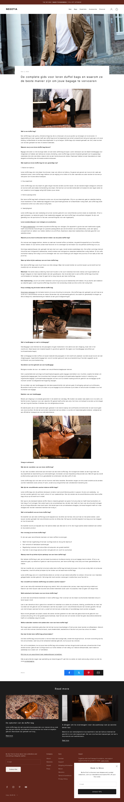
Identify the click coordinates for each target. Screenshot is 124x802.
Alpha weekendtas (29, 226)
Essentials (83, 9)
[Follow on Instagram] (13, 787)
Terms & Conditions (64, 775)
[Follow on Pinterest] (19, 787)
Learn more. (105, 761)
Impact (48, 765)
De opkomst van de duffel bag (20, 723)
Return (60, 769)
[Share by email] (98, 672)
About (48, 758)
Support (61, 762)
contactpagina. (29, 661)
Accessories (93, 9)
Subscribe (13, 769)
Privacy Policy (63, 779)
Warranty (61, 772)
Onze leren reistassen (28, 292)
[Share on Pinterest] (88, 672)
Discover (102, 9)
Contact (61, 758)
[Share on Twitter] (79, 672)
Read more (9, 736)
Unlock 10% (97, 792)
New (70, 9)
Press (48, 769)
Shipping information (65, 765)
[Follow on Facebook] (7, 787)
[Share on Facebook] (69, 672)
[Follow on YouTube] (26, 787)
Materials (49, 762)
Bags (75, 9)
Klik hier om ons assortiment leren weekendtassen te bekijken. (41, 654)
